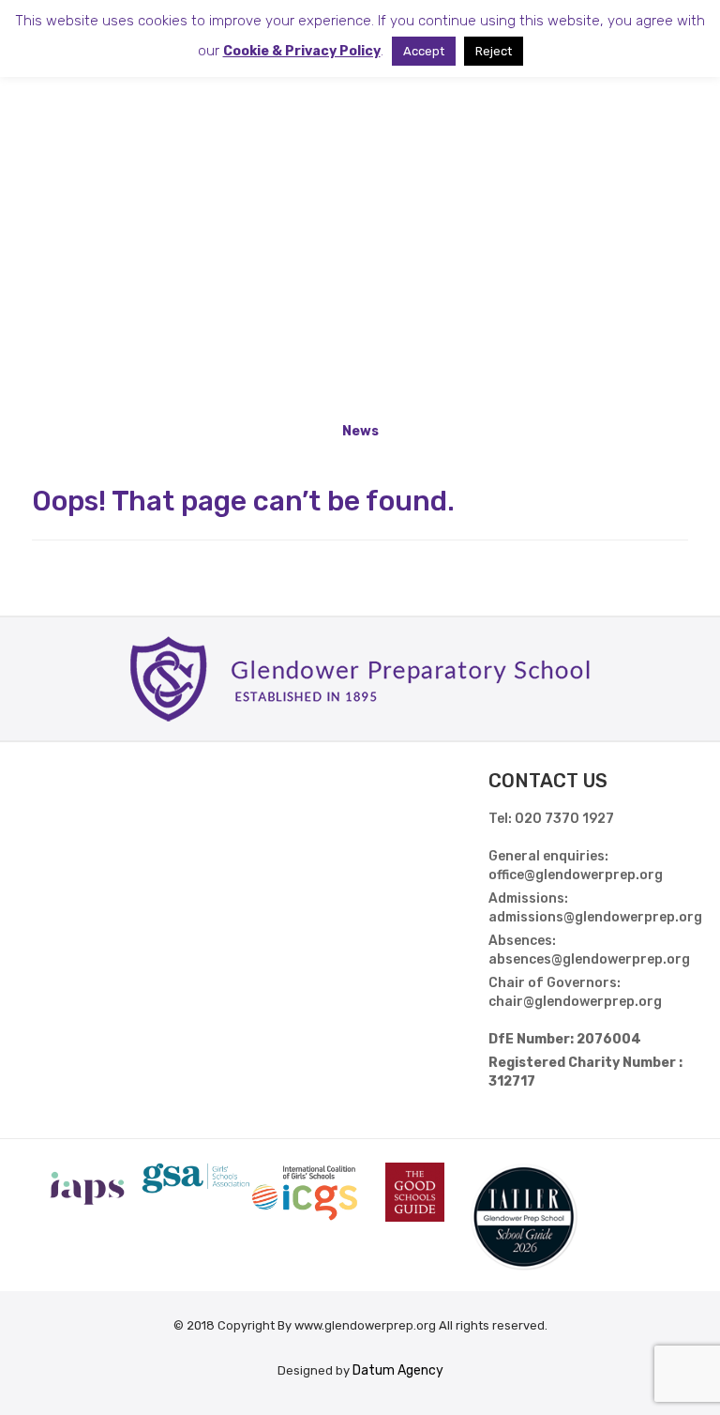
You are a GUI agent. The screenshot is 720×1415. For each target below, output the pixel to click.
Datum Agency (397, 1370)
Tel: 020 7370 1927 (551, 819)
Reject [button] (493, 51)
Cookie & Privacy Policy (302, 51)
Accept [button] (423, 51)
